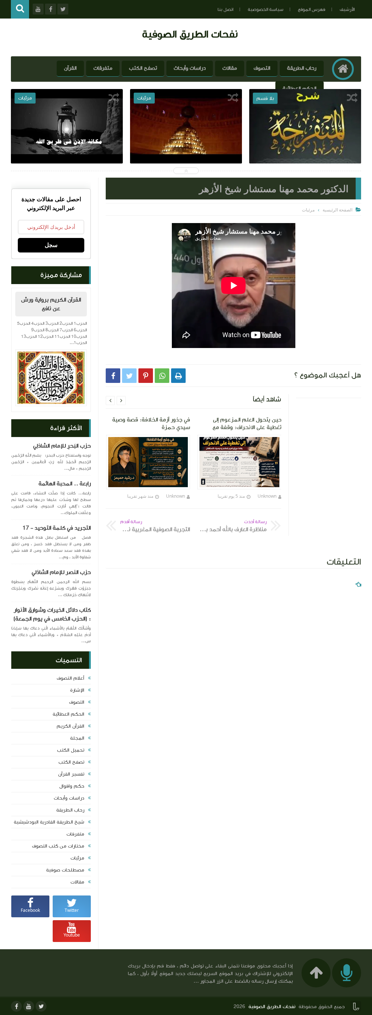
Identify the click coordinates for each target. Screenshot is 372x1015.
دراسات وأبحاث (190, 68)
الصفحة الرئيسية (337, 210)
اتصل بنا (225, 9)
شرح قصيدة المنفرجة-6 (305, 145)
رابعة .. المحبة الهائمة (65, 484)
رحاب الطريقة (301, 68)
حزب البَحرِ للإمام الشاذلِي (62, 446)
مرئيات (77, 858)
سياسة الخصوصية (265, 9)
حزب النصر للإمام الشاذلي (61, 572)
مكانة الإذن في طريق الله (67, 145)
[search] (20, 9)
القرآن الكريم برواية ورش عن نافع (51, 304)
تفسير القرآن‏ (71, 774)
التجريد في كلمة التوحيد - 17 (57, 528)
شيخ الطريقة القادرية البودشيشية (49, 822)
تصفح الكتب (143, 68)
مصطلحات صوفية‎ (65, 870)
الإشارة (77, 690)
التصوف (262, 68)
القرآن (70, 68)
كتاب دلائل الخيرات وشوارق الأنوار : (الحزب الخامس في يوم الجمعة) (52, 614)
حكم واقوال (71, 786)
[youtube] (28, 1006)
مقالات (229, 68)
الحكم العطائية (299, 88)
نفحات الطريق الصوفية (190, 34)
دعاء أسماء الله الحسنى (186, 145)
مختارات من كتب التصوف (58, 846)
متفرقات (102, 68)
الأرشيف (347, 9)
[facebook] (16, 1006)
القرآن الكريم (70, 726)
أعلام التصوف (70, 678)
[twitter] (41, 1006)
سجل (51, 245)
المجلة (77, 738)
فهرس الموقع (311, 9)
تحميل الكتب (70, 750)
